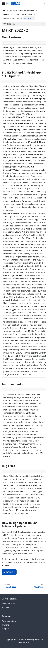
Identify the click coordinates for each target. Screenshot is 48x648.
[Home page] (4, 11)
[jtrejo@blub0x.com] (9, 574)
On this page (9, 24)
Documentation (9, 621)
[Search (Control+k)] (44, 3)
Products (6, 607)
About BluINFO (8, 603)
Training (5, 625)
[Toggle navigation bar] (3, 3)
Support (5, 628)
